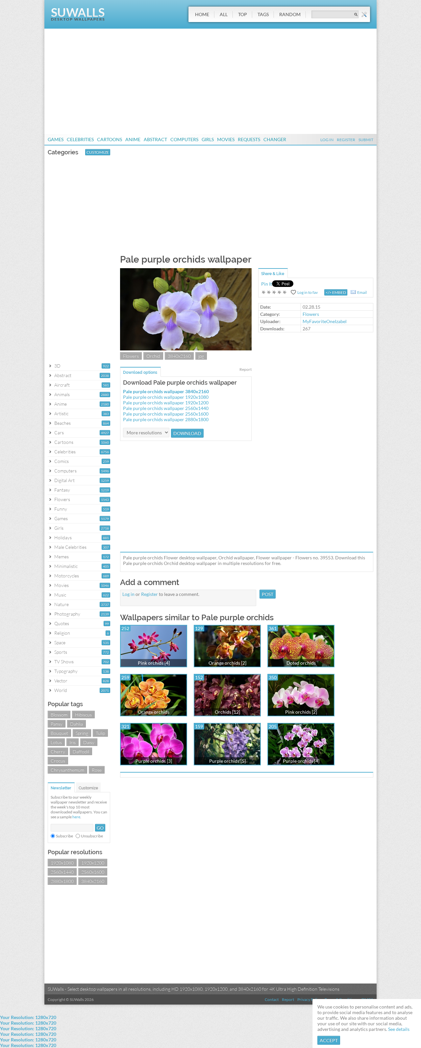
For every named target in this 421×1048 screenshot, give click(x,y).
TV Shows (64, 661)
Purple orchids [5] (227, 761)
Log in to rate (274, 292)
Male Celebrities (70, 547)
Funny (60, 509)
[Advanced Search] (364, 14)
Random (290, 14)
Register (346, 139)
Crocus (58, 760)
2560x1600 (92, 872)
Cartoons (109, 139)
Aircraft (62, 385)
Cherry (58, 751)
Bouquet (59, 733)
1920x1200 (92, 862)
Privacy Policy (309, 999)
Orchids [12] (227, 712)
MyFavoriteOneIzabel (325, 321)
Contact (272, 999)
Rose (97, 770)
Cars (59, 432)
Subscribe (64, 835)
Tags (263, 14)
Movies (226, 139)
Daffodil (81, 751)
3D (57, 366)
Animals (62, 394)
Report (245, 369)
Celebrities (80, 139)
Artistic (61, 413)
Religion (62, 633)
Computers (184, 139)
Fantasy (62, 490)
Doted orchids (301, 663)
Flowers (62, 499)
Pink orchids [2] (301, 712)
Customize (98, 152)
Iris (72, 742)
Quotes (61, 623)
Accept (329, 1040)
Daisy (88, 742)
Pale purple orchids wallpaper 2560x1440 (166, 408)
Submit (366, 139)
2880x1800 (62, 881)
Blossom (59, 714)
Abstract (155, 139)
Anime (132, 139)
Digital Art (64, 480)
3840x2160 (92, 881)
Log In (327, 139)
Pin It (266, 284)
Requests (249, 139)
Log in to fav (307, 292)
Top (242, 14)
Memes (61, 556)
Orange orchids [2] (227, 663)
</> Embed (336, 292)
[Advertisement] (210, 81)
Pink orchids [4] (154, 663)
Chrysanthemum (67, 770)
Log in (128, 594)
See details (398, 1029)
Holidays (63, 537)
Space (59, 642)
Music (60, 595)
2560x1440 (62, 872)
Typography (66, 671)
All (224, 14)
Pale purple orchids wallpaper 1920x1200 (166, 402)
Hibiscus (83, 714)
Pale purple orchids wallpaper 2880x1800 (166, 419)
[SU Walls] (78, 19)
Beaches (62, 423)
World (60, 690)
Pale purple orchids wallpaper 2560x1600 (166, 414)
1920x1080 (62, 862)
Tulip (100, 733)
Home (202, 14)
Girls (208, 139)
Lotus (56, 742)
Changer (274, 139)
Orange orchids (153, 712)
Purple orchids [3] (154, 761)
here (76, 816)
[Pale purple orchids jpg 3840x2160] (186, 348)
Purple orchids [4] (301, 761)
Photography (67, 614)
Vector (60, 680)
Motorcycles (66, 575)
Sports (60, 652)
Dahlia (76, 724)
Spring (82, 733)
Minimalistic (66, 566)
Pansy (56, 724)
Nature (61, 604)
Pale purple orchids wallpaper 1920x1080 (166, 397)
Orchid (153, 356)
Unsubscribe (92, 835)
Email (362, 292)
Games (55, 139)
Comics (61, 461)
